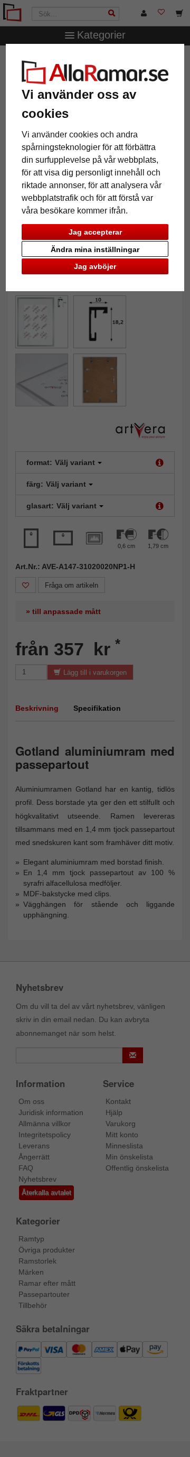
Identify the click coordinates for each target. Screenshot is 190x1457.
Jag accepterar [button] (95, 232)
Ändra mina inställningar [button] (95, 249)
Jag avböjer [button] (95, 266)
